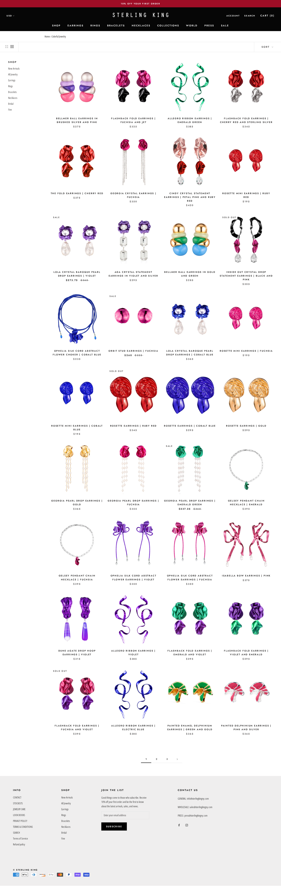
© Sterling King (25, 869)
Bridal (10, 104)
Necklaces (12, 98)
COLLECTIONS (168, 25)
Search (249, 15)
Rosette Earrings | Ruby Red (133, 425)
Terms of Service (20, 838)
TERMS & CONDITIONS (23, 827)
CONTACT (17, 797)
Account (233, 15)
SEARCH (16, 832)
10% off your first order (140, 3)
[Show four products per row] (12, 46)
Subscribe (114, 826)
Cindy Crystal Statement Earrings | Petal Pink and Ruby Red (190, 197)
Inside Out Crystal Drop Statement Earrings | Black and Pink (246, 275)
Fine (10, 109)
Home (47, 36)
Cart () (267, 15)
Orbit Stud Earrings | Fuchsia (133, 350)
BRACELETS (116, 25)
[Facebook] (179, 825)
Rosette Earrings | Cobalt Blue (190, 425)
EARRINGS (75, 25)
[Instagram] (186, 825)
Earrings (11, 80)
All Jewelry (13, 74)
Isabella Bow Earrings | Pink (246, 575)
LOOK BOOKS (19, 815)
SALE (225, 25)
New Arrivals (14, 68)
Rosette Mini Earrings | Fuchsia (246, 350)
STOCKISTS (18, 803)
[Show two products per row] (6, 46)
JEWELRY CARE (19, 809)
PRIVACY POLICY (20, 821)
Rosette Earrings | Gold (246, 425)
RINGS (95, 25)
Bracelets (12, 92)
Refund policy (19, 844)
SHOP (56, 25)
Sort (266, 47)
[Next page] (177, 759)
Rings (10, 86)
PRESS (209, 25)
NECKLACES (141, 25)
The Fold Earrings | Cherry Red (77, 193)
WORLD (192, 25)
